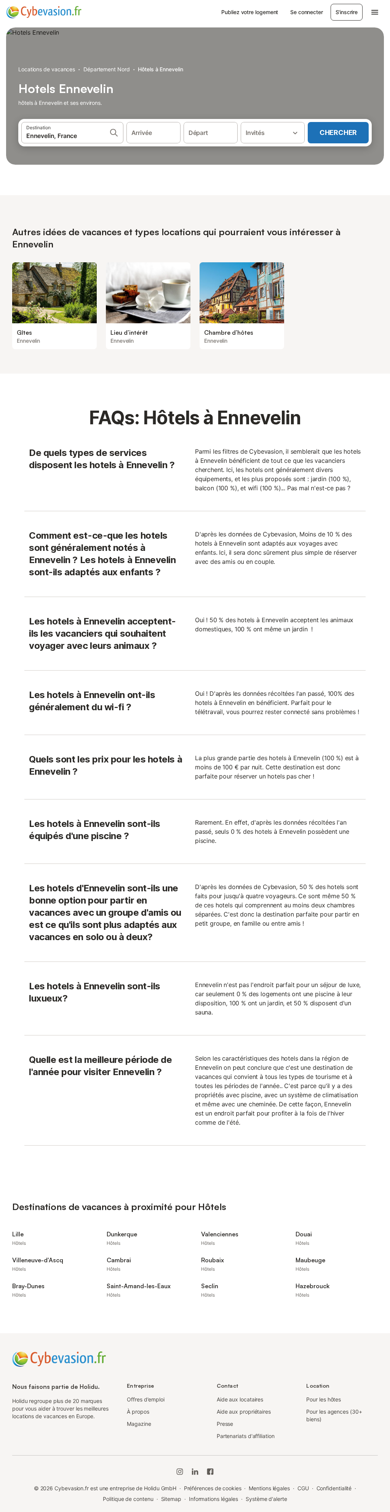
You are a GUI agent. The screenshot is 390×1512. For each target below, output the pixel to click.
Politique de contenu (128, 1499)
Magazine (139, 1424)
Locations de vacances (46, 69)
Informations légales (213, 1499)
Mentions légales (269, 1488)
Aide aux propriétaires (244, 1411)
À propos (138, 1411)
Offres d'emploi (146, 1399)
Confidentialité (334, 1488)
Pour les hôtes (323, 1399)
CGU (303, 1488)
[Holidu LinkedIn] (195, 1471)
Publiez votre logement (249, 12)
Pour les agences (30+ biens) (334, 1415)
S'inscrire (347, 12)
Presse (225, 1424)
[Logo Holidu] (44, 12)
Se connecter (306, 12)
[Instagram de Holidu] (180, 1471)
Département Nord (106, 69)
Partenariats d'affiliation (246, 1436)
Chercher (338, 132)
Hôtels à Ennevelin (160, 69)
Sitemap (171, 1499)
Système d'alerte (266, 1499)
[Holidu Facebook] (210, 1471)
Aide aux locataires (240, 1399)
